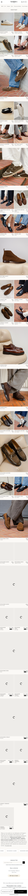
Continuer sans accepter (14, 894)
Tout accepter (21, 891)
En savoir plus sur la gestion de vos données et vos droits (14, 864)
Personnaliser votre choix (7, 891)
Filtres (4, 6)
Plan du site (14, 872)
